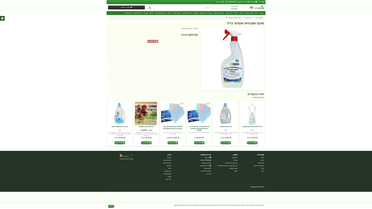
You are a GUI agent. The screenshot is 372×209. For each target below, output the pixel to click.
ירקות (236, 13)
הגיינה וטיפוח (138, 13)
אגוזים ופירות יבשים (206, 13)
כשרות (169, 176)
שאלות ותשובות (233, 168)
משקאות (195, 13)
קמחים (146, 13)
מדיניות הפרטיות (178, 205)
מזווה (169, 13)
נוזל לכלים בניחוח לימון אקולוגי (252, 126)
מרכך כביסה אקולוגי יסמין (120, 126)
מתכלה (208, 103)
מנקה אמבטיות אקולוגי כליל (233, 17)
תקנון (169, 168)
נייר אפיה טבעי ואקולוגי (146, 126)
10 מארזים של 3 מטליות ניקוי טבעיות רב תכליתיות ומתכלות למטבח (172, 128)
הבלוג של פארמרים (206, 171)
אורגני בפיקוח (249, 13)
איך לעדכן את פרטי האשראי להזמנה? (227, 166)
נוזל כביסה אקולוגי (226, 126)
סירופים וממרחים (160, 13)
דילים (256, 13)
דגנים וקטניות (176, 13)
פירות (241, 13)
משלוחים (169, 166)
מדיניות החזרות (167, 160)
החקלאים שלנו (167, 174)
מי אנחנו (169, 157)
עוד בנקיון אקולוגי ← (257, 97)
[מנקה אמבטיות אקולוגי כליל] (232, 58)
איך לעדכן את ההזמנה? (231, 163)
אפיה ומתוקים (187, 13)
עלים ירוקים (229, 13)
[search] (150, 8)
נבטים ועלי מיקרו (219, 13)
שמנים (151, 13)
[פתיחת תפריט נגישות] (2, 18)
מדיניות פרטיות (167, 163)
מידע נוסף (168, 179)
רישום (236, 171)
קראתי (111, 206)
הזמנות (236, 160)
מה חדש (209, 174)
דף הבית (257, 17)
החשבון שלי (234, 9)
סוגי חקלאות (168, 171)
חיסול (261, 13)
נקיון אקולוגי (128, 13)
